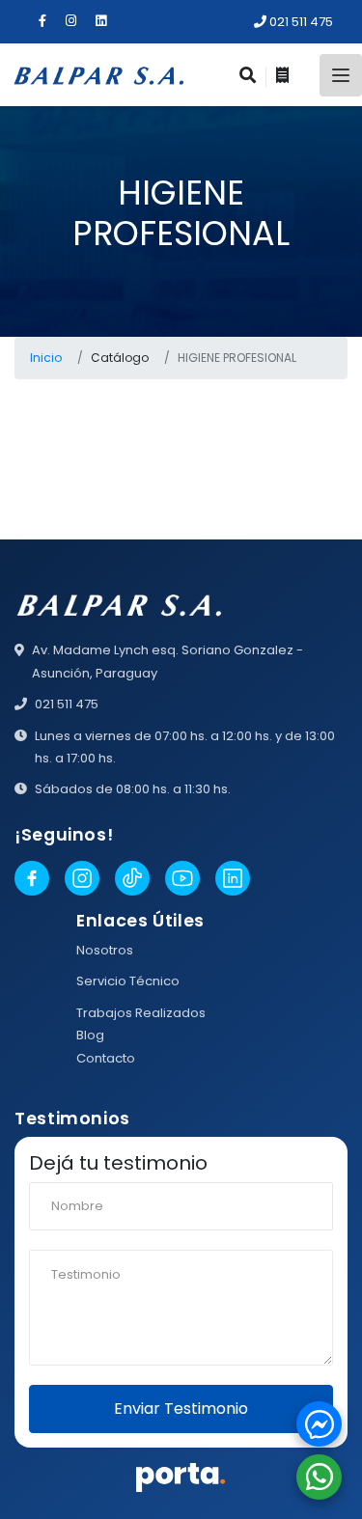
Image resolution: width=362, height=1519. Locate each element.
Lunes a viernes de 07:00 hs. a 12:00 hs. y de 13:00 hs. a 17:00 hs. (185, 747)
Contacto (105, 1058)
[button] (319, 1424)
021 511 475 (299, 22)
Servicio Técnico (128, 981)
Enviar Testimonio (181, 1408)
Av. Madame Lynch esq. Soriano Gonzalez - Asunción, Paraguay (167, 661)
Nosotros (104, 950)
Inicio (46, 357)
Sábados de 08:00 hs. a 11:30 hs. (133, 789)
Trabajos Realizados (141, 1013)
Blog (90, 1035)
